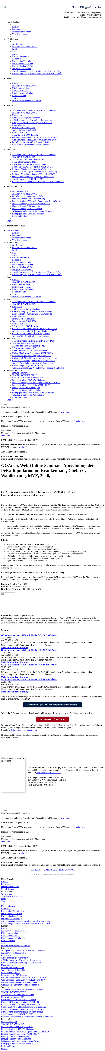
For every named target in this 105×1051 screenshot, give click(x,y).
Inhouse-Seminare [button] (14, 186)
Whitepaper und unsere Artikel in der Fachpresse (33, 211)
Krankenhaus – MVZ (21, 90)
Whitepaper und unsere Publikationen (28, 213)
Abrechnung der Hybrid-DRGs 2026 (28, 179)
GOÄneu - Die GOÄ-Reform (25, 135)
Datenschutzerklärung (21, 32)
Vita (14, 51)
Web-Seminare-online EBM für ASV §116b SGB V (34, 137)
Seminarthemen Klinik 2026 (24, 130)
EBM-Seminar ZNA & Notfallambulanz (29, 164)
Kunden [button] (10, 78)
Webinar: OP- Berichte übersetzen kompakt (30, 145)
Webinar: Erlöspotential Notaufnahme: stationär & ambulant (38, 181)
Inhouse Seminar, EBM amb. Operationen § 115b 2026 (36, 201)
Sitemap (10, 221)
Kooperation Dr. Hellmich (23, 61)
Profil (14, 49)
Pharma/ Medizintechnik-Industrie (26, 100)
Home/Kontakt (13, 230)
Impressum (16, 29)
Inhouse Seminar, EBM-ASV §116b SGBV (31, 203)
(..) (23, 447)
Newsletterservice (19, 34)
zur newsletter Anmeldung (52, 719)
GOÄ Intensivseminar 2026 (24, 162)
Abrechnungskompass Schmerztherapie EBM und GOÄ (36, 71)
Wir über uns (17, 44)
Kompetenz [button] (12, 105)
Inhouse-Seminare (20, 191)
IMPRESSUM (36, 870)
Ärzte (14, 98)
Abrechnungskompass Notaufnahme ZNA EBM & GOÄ (37, 73)
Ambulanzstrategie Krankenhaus (26, 118)
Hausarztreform (18, 125)
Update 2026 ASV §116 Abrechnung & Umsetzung (34, 172)
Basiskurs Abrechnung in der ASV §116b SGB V (33, 174)
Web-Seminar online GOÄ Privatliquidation (31, 142)
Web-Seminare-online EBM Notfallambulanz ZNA (34, 140)
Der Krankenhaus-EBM (22, 63)
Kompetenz (17, 115)
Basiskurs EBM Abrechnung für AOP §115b (31, 169)
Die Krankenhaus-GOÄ (22, 66)
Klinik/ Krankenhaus (21, 88)
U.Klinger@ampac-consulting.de (22, 730)
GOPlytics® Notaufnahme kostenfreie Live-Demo (34, 110)
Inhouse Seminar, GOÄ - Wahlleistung (28, 199)
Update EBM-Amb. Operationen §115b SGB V (32, 167)
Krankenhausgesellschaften (24, 93)
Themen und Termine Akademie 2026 (28, 159)
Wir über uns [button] (12, 39)
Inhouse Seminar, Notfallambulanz (27, 208)
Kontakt (15, 27)
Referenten (16, 59)
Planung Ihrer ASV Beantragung (26, 206)
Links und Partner (19, 216)
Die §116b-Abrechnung (22, 68)
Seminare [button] (11, 338)
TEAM (15, 54)
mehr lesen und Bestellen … (48, 772)
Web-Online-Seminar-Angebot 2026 (27, 196)
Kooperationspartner (21, 56)
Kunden (15, 83)
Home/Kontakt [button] (13, 22)
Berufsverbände (19, 95)
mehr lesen (80, 421)
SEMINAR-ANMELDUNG (24, 46)
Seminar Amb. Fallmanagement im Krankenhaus (33, 176)
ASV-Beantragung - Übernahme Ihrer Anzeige (32, 120)
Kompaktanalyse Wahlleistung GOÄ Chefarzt (32, 122)
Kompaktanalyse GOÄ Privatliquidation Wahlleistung (52, 705)
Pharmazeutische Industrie (23, 127)
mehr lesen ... (66, 412)
